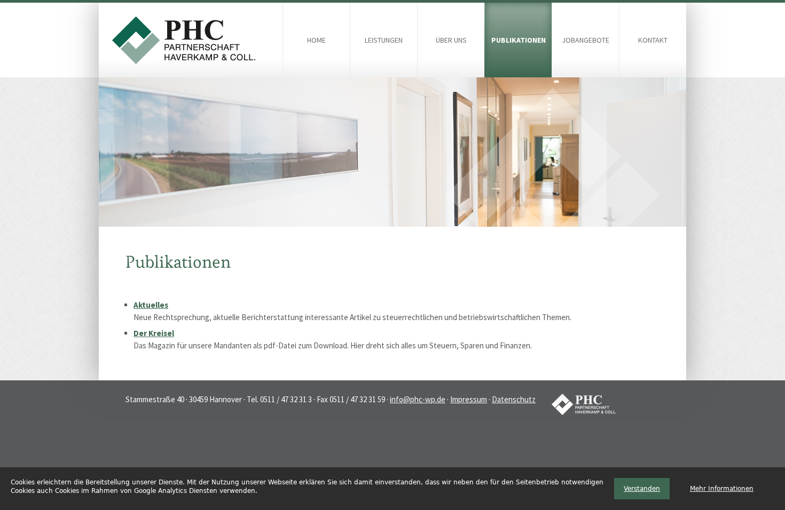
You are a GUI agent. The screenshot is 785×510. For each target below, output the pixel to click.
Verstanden (642, 488)
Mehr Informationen (721, 488)
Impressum (468, 399)
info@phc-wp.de (417, 399)
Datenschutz (514, 399)
